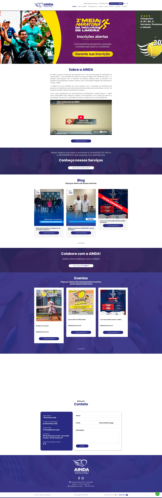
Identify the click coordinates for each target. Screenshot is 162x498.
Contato (124, 6)
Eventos (111, 6)
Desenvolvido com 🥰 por (115, 495)
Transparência (92, 6)
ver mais (80, 243)
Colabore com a (116, 3)
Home (74, 6)
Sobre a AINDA (82, 6)
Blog (106, 6)
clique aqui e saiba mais (80, 168)
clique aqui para (80, 266)
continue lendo (80, 141)
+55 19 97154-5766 (49, 418)
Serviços (100, 6)
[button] (6, 37)
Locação (117, 6)
